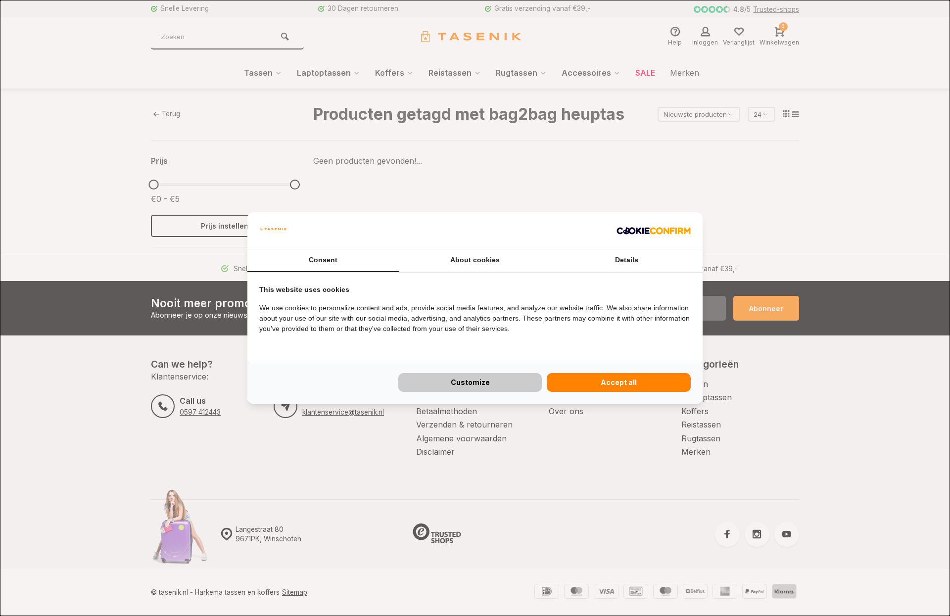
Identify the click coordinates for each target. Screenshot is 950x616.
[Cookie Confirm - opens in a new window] (654, 230)
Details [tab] (626, 260)
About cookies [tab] (475, 260)
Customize (470, 382)
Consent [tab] (323, 260)
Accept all (619, 382)
